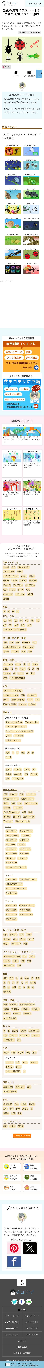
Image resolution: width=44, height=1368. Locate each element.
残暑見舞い (18, 585)
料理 (5, 643)
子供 (37, 700)
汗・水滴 (17, 817)
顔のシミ (17, 774)
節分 (13, 567)
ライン (6, 803)
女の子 (6, 700)
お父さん (22, 704)
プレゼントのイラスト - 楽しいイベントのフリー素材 (11, 494)
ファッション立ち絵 (11, 956)
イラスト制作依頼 (29, 76)
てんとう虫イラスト (31, 249)
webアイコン (11, 905)
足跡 (5, 794)
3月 (15, 621)
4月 (21, 621)
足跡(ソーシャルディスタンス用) (19, 731)
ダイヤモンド (9, 965)
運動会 (6, 1113)
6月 (32, 621)
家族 (5, 704)
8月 (4, 625)
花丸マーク (26, 835)
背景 (21, 794)
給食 (11, 1109)
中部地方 (35, 1009)
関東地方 (25, 1009)
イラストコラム (12, 1334)
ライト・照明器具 (13, 1071)
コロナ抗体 (18, 736)
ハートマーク (11, 831)
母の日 (6, 581)
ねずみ (18, 664)
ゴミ (29, 1087)
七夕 (5, 590)
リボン (15, 961)
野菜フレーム (11, 893)
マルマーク (22, 858)
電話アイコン (11, 919)
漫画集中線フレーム (28, 879)
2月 (10, 621)
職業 (23, 695)
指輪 (29, 961)
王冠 (19, 965)
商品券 (20, 1053)
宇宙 (37, 978)
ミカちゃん (32, 695)
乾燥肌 (8, 774)
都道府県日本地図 (27, 1005)
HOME (16, 76)
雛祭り (20, 572)
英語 (30, 812)
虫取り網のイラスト (31, 145)
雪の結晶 (7, 992)
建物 (34, 1053)
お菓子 (6, 652)
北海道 (6, 1009)
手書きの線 (8, 821)
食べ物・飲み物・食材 (14, 638)
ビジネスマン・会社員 (12, 691)
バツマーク (10, 858)
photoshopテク (32, 1322)
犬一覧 (20, 673)
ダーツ (22, 939)
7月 (37, 621)
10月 (16, 625)
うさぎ (35, 664)
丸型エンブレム (27, 799)
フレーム (9, 875)
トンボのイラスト (31, 264)
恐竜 (5, 678)
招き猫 (20, 1126)
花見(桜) (23, 581)
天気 (11, 978)
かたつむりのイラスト (13, 218)
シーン (30, 700)
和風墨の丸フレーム (14, 884)
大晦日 (30, 594)
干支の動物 (8, 664)
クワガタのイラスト (31, 235)
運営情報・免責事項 (22, 1353)
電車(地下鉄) (34, 1031)
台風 (14, 987)
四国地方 (27, 1014)
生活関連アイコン (26, 905)
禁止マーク (24, 840)
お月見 (20, 590)
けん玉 (6, 944)
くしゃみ (34, 774)
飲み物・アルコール (11, 647)
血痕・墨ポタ (11, 863)
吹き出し (13, 794)
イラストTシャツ (32, 1316)
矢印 (13, 803)
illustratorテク (12, 1328)
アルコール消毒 (31, 722)
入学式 (24, 576)
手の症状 (17, 770)
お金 (13, 1053)
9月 (10, 625)
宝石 (23, 961)
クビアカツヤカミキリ (13, 145)
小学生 (24, 1104)
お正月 (6, 567)
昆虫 (32, 673)
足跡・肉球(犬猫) (22, 821)
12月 (29, 625)
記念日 (6, 599)
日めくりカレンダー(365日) (14, 630)
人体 (8, 753)
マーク (8, 827)
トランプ (13, 935)
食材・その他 (28, 647)
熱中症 (8, 770)
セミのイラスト (13, 189)
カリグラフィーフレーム (16, 888)
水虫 (34, 770)
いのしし (7, 673)
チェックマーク (26, 831)
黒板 (5, 1109)
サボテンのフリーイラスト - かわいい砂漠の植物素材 (31, 523)
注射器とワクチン (13, 740)
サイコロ (7, 939)
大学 (16, 1104)
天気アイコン (25, 910)
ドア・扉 (9, 1067)
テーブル (9, 1062)
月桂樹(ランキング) (11, 812)
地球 (5, 978)
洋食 (18, 643)
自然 (5, 974)
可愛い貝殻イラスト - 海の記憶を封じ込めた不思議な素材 (31, 465)
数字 (24, 812)
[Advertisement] (22, 303)
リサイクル (20, 1087)
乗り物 (6, 1026)
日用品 (6, 1053)
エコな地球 (8, 1087)
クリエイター (32, 1334)
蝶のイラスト (12, 264)
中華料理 (26, 643)
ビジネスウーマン (10, 695)
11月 (23, 625)
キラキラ (21, 845)
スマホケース (32, 1328)
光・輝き (7, 817)
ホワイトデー (9, 572)
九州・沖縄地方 (9, 1018)
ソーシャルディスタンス (16, 727)
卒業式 (32, 576)
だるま (12, 1126)
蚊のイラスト (31, 204)
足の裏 (8, 757)
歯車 (20, 803)
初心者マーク (11, 840)
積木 (15, 939)
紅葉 (28, 590)
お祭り (12, 590)
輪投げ (31, 939)
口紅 (25, 956)
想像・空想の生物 (17, 678)
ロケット (35, 1035)
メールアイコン (26, 915)
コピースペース (30, 803)
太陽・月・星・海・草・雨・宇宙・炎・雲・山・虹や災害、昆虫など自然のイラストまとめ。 (21, 439)
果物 (30, 652)
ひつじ (22, 669)
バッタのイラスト (12, 235)
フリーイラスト (33, 4)
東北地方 (15, 1009)
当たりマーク (11, 849)
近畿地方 (7, 1014)
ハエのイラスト (31, 160)
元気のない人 (17, 779)
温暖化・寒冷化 (9, 1091)
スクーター (24, 1035)
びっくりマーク (12, 835)
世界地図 (13, 1005)
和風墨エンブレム (10, 799)
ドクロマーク (11, 854)
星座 (5, 1126)
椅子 (18, 1062)
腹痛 (26, 774)
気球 (19, 1040)
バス (5, 1035)
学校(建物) (7, 1104)
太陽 (27, 978)
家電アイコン (11, 910)
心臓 (23, 753)
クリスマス (20, 594)
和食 (11, 643)
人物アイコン (11, 915)
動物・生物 (8, 660)
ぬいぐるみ (16, 944)
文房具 (25, 1109)
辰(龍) (5, 669)
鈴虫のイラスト (13, 175)
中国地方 (17, 1014)
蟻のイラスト (31, 189)
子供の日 (33, 581)
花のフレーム (11, 879)
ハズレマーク (25, 849)
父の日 (14, 581)
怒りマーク (10, 845)
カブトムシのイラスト (13, 249)
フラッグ (7, 808)
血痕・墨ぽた (29, 817)
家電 (28, 1053)
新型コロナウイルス (14, 722)
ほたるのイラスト (12, 160)
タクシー (13, 1035)
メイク (32, 956)
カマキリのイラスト (31, 175)
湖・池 (33, 983)
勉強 (13, 1113)
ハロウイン (8, 594)
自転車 (23, 1031)
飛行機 (15, 1031)
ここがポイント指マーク (16, 867)
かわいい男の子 (18, 700)
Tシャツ (6, 961)
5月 (26, 621)
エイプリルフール (10, 576)
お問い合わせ (22, 1347)
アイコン (9, 901)
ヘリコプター (9, 1040)
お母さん (32, 704)
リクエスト (22, 1341)
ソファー (34, 1062)
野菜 (23, 652)
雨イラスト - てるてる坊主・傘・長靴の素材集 (11, 465)
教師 (18, 1109)
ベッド (25, 1062)
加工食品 (15, 652)
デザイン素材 (10, 789)
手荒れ (27, 770)
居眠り (32, 1104)
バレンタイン (23, 567)
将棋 (21, 935)
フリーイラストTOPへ (22, 1135)
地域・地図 (8, 1000)
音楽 (5, 935)
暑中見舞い (30, 585)
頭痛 (8, 779)
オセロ (29, 935)
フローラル (18, 808)
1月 (4, 621)
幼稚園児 (13, 704)
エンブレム (30, 794)
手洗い (8, 736)
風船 (25, 944)
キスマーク (24, 854)
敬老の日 (7, 585)
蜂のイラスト (12, 204)
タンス (18, 1067)
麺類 (34, 643)
